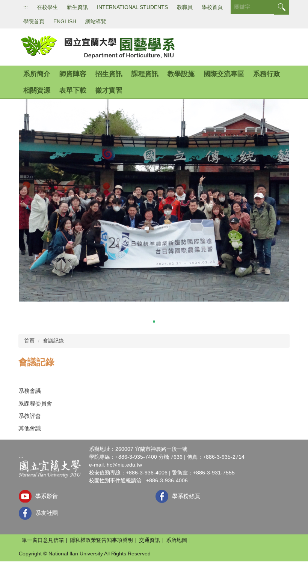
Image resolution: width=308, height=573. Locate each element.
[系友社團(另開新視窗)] (25, 513)
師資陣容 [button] (72, 74)
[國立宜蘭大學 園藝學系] (97, 46)
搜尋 (281, 7)
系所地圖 (176, 540)
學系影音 (46, 496)
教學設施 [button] (181, 74)
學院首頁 (33, 21)
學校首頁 (212, 7)
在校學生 (47, 7)
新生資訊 (77, 7)
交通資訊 (149, 540)
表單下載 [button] (72, 90)
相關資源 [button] (36, 90)
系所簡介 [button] (36, 74)
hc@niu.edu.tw (124, 465)
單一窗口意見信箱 (43, 540)
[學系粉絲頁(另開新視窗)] (162, 496)
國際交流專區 (224, 74)
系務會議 (29, 390)
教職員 (185, 7)
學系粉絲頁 (186, 496)
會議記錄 (53, 341)
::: (25, 7)
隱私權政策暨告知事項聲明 (101, 540)
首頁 (29, 341)
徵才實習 (108, 90)
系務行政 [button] (266, 74)
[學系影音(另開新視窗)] (25, 496)
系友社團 (46, 513)
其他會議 (29, 428)
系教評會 (29, 416)
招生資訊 (108, 74)
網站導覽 (95, 21)
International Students (132, 7)
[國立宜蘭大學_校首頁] (50, 468)
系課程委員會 (35, 403)
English (64, 21)
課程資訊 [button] (145, 74)
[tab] (139, 321)
